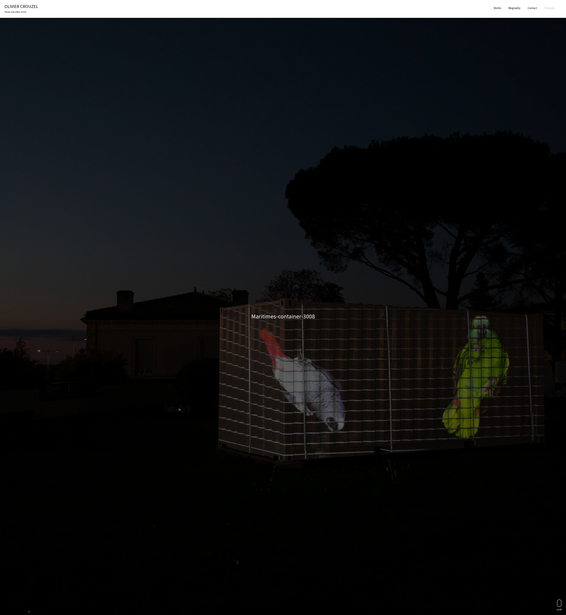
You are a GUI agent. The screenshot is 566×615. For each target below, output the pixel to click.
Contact (532, 8)
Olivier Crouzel (21, 6)
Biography (514, 8)
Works (497, 8)
